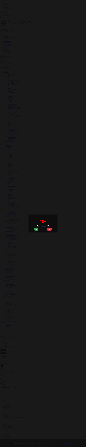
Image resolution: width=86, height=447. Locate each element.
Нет (49, 229)
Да (36, 229)
